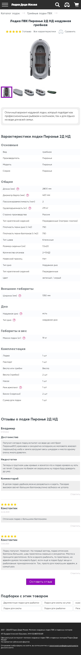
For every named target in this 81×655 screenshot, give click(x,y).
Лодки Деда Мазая (24, 4)
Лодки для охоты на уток (57, 602)
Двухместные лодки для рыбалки (21, 602)
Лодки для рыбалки (54, 608)
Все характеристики (45, 31)
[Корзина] (76, 4)
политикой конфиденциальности (63, 646)
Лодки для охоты (12, 608)
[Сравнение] (67, 4)
